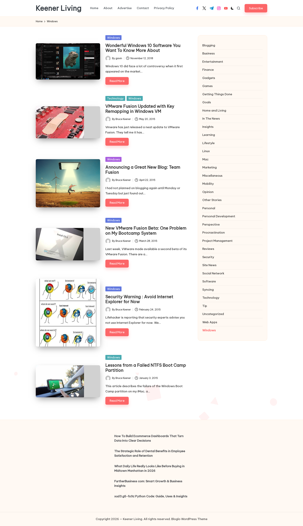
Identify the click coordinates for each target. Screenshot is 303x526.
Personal (208, 208)
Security (208, 257)
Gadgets (208, 78)
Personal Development (218, 216)
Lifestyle (208, 143)
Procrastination (213, 232)
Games (207, 86)
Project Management (217, 241)
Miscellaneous (212, 176)
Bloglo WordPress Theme (189, 519)
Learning (208, 135)
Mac (205, 159)
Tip (204, 306)
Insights (208, 127)
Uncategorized (213, 314)
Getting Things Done (217, 94)
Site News (209, 265)
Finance (208, 70)
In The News (211, 118)
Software (209, 281)
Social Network (213, 273)
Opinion (208, 192)
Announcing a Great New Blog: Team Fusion (142, 169)
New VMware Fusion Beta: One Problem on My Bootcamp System (145, 230)
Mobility (208, 184)
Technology (115, 98)
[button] (256, 8)
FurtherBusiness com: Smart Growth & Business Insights (148, 483)
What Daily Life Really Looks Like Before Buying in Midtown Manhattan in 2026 (149, 468)
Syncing (208, 290)
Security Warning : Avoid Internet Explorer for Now (139, 299)
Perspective (211, 224)
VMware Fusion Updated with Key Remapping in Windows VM (139, 108)
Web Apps (209, 322)
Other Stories (212, 200)
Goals (206, 102)
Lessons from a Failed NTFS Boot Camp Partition (145, 367)
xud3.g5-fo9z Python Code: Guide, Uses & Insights (150, 496)
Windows (113, 37)
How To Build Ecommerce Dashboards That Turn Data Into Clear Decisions (149, 438)
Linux (206, 151)
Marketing (209, 167)
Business (208, 53)
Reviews (208, 249)
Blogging (208, 45)
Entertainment (212, 62)
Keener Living (59, 8)
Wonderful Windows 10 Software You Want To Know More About (142, 48)
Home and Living (214, 110)
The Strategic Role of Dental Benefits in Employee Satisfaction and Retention (149, 453)
